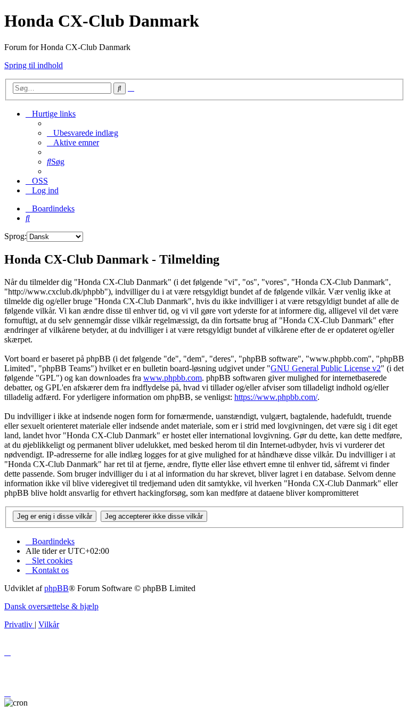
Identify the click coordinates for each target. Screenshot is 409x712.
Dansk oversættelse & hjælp (51, 606)
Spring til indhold (33, 65)
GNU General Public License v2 (326, 368)
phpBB (56, 588)
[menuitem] (82, 132)
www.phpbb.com (172, 377)
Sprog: (15, 236)
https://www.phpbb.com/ (275, 397)
